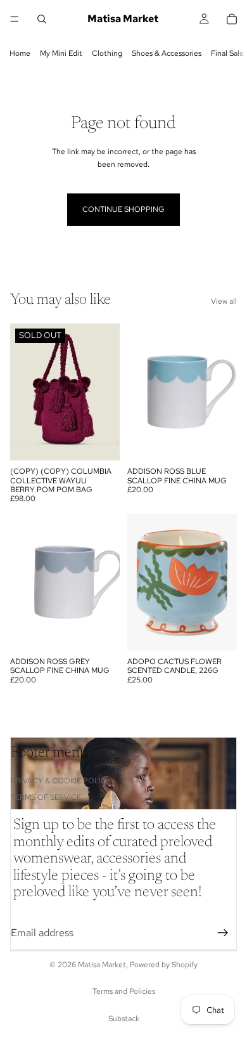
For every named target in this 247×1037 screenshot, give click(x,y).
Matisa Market (102, 965)
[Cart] (232, 19)
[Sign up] (223, 933)
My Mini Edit (61, 53)
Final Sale (227, 53)
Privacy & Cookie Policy (61, 781)
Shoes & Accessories (166, 53)
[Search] (42, 19)
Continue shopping (123, 209)
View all (224, 301)
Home (20, 53)
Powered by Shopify (164, 965)
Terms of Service (46, 797)
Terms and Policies (123, 991)
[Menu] (14, 19)
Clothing (107, 53)
